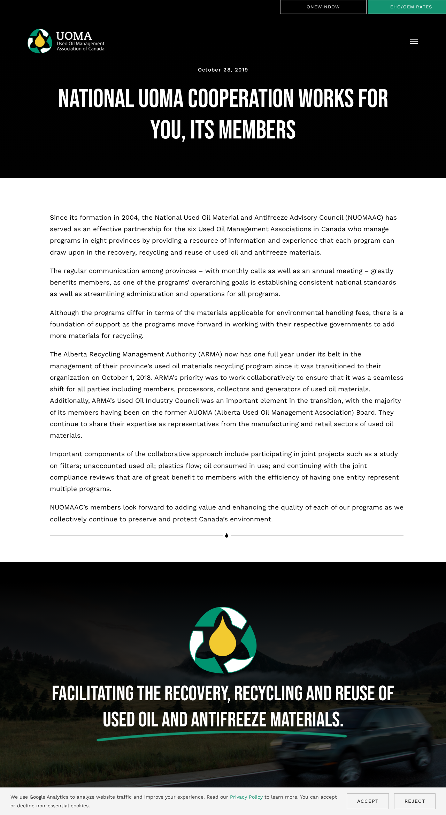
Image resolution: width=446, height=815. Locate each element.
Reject (415, 801)
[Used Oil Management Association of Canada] (70, 31)
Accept (367, 801)
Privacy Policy (246, 797)
